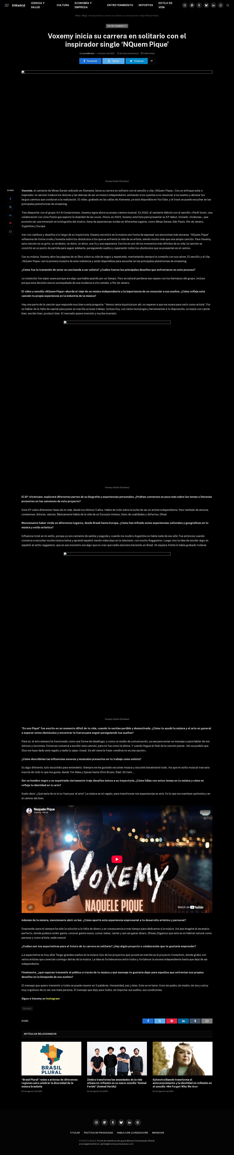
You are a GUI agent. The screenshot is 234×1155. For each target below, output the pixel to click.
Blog (84, 15)
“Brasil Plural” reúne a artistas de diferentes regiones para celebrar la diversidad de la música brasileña (49, 1083)
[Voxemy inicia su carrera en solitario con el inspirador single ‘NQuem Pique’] (117, 73)
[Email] (10, 231)
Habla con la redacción (132, 1133)
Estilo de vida (165, 5)
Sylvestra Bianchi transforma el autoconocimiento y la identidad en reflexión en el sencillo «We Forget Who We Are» (182, 1083)
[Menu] (7, 5)
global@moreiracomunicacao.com (117, 1144)
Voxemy (27, 1008)
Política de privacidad (98, 1133)
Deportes (146, 5)
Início (77, 15)
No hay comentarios (129, 53)
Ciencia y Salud (37, 5)
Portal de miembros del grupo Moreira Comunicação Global (126, 1141)
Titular (75, 1133)
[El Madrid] (18, 5)
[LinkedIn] (10, 215)
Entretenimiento (120, 5)
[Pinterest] (10, 223)
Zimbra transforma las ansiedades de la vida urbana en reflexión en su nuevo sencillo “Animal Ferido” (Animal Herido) (116, 1083)
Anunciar (158, 1133)
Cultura (63, 5)
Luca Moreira (88, 53)
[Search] (227, 5)
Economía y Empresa (83, 5)
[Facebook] (10, 199)
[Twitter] (10, 207)
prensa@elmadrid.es (89, 1144)
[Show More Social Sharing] (152, 61)
